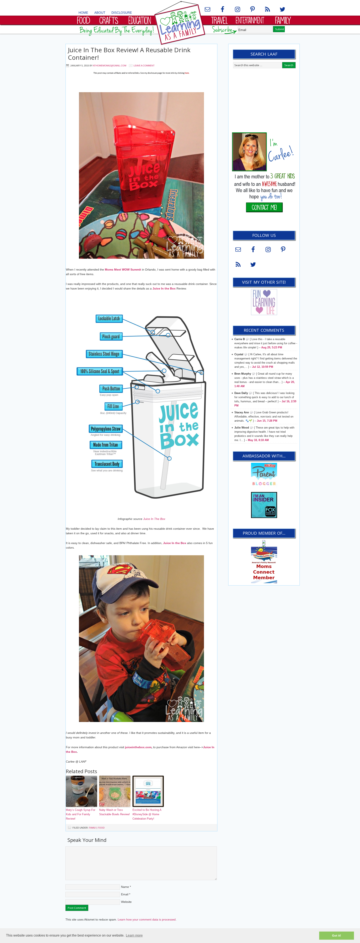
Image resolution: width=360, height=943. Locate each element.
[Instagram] (237, 9)
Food (74, 20)
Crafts (101, 20)
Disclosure (121, 12)
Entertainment (246, 20)
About (99, 12)
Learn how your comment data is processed (147, 919)
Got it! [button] (336, 935)
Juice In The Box (154, 519)
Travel (212, 20)
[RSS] (267, 9)
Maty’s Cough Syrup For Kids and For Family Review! (80, 814)
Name (125, 886)
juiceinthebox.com (138, 747)
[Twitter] (282, 9)
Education (133, 20)
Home (83, 12)
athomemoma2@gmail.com (109, 65)
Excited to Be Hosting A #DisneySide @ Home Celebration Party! (146, 814)
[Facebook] (222, 9)
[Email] (207, 9)
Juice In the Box (164, 288)
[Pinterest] (252, 9)
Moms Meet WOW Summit (123, 269)
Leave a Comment (144, 65)
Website (126, 901)
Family (274, 20)
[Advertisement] (141, 84)
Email (124, 894)
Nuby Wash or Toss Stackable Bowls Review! (114, 812)
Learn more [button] (134, 935)
